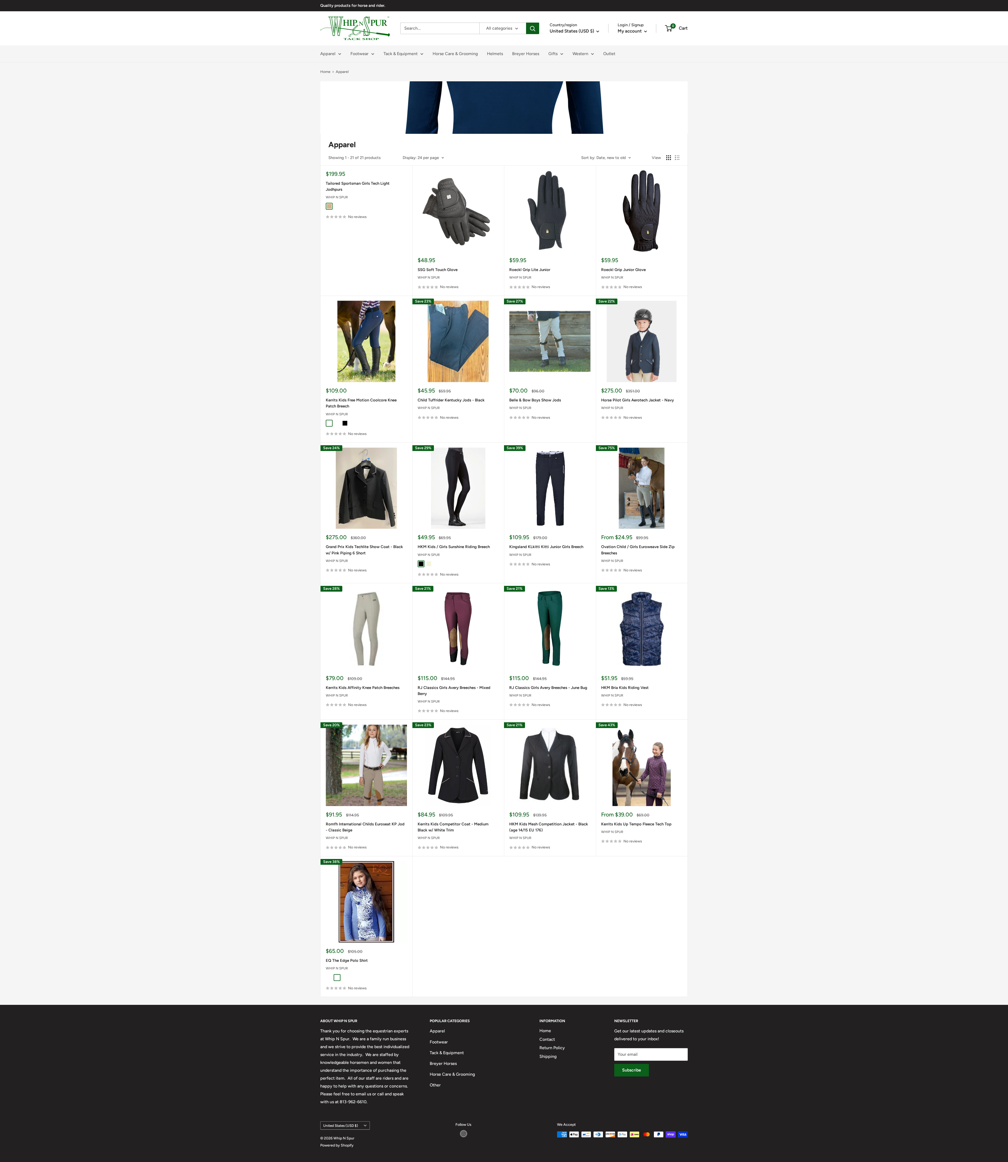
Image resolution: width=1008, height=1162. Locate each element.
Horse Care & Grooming (455, 53)
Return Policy (552, 1047)
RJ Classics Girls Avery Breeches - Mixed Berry (454, 690)
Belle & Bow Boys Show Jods (535, 400)
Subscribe (631, 1070)
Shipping (547, 1056)
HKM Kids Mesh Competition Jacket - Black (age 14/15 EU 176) (548, 827)
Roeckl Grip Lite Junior (529, 269)
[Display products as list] (677, 157)
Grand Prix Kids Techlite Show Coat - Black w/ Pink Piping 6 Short (364, 549)
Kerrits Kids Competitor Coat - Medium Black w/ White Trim (453, 827)
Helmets (495, 53)
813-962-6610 (353, 1101)
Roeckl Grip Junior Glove (623, 269)
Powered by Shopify (337, 1145)
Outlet (609, 53)
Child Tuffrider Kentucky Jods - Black (451, 400)
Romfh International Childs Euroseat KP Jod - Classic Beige (365, 827)
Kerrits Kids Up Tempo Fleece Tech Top (636, 824)
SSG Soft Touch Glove (438, 269)
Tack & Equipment (401, 53)
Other (435, 1085)
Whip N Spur (337, 197)
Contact (547, 1039)
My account (630, 31)
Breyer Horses (525, 53)
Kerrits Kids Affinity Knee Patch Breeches (363, 687)
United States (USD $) (340, 1125)
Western (580, 53)
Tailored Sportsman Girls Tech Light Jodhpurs (358, 186)
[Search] (532, 28)
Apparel (327, 53)
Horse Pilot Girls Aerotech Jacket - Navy (637, 400)
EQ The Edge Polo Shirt (347, 960)
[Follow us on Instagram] (463, 1133)
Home (325, 72)
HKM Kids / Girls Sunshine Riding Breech (454, 546)
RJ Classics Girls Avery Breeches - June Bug (548, 687)
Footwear (359, 53)
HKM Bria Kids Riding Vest (625, 687)
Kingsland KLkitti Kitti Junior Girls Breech (546, 546)
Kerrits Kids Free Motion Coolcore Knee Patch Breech (361, 403)
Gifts (553, 53)
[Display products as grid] (668, 157)
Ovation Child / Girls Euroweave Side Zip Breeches (638, 549)
